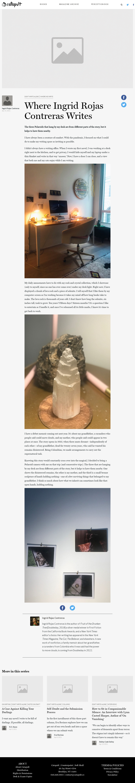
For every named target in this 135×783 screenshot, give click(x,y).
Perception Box (100, 4)
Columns (66, 704)
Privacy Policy (112, 771)
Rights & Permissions (22, 773)
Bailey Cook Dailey (106, 742)
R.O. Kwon (13, 727)
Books (43, 4)
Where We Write (46, 97)
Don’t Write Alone (32, 97)
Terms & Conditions (112, 768)
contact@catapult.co (74, 775)
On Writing (6, 704)
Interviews (112, 704)
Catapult (55, 765)
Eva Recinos (59, 735)
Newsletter (112, 775)
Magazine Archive (69, 4)
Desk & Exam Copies (22, 776)
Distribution (22, 770)
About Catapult (22, 767)
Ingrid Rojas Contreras (10, 109)
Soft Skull (79, 765)
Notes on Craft (34, 704)
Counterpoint (67, 765)
